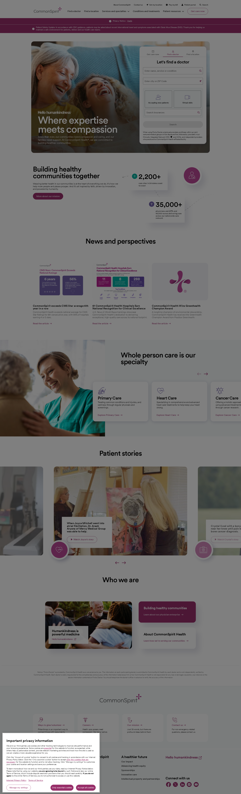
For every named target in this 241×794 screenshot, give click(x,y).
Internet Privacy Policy (16, 780)
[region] (51, 763)
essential (47, 748)
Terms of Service (35, 780)
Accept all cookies (86, 787)
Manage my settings (18, 787)
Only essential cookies (62, 787)
